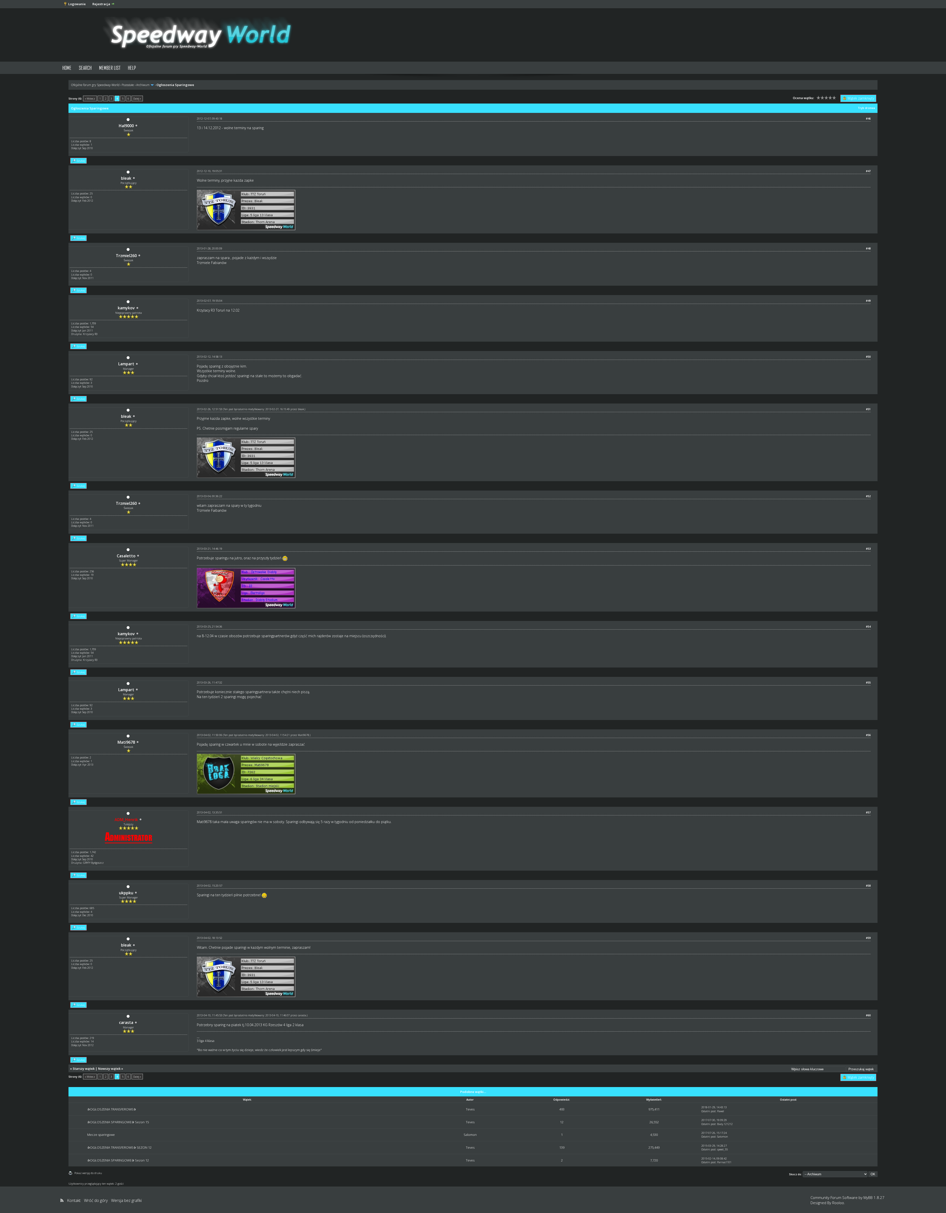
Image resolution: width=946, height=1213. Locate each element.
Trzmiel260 (126, 255)
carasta (126, 1022)
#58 (868, 885)
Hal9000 (126, 125)
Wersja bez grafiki (126, 1200)
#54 (868, 626)
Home (66, 68)
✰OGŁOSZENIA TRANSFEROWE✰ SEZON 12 (119, 1147)
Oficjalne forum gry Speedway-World (95, 85)
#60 (868, 1015)
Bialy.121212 (725, 1124)
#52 (868, 496)
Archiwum (143, 85)
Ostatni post (708, 1111)
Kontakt (74, 1200)
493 (561, 1109)
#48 (868, 248)
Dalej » (137, 98)
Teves (470, 1109)
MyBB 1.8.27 (873, 1197)
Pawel (720, 1111)
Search (85, 68)
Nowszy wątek (109, 1068)
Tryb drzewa (866, 108)
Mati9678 (126, 742)
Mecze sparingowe (101, 1134)
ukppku (126, 893)
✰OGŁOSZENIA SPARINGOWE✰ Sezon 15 (118, 1122)
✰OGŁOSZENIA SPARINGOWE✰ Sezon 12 (118, 1160)
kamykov (126, 308)
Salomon (470, 1134)
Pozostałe (128, 85)
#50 (868, 356)
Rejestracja (101, 4)
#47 (868, 171)
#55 (868, 682)
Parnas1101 (724, 1162)
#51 (868, 409)
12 (561, 1122)
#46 (868, 118)
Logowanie (77, 4)
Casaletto (126, 556)
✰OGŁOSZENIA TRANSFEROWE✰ (111, 1109)
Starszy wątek (84, 1068)
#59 (868, 938)
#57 (868, 812)
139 (561, 1147)
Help (132, 68)
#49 (868, 300)
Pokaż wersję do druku (88, 1173)
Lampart (126, 364)
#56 (868, 735)
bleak (126, 178)
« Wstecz (90, 98)
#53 (868, 548)
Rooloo (838, 1202)
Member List (109, 68)
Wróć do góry (96, 1200)
